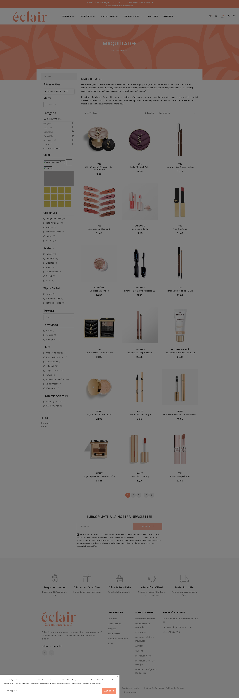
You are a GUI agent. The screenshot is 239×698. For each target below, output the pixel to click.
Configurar (11, 690)
